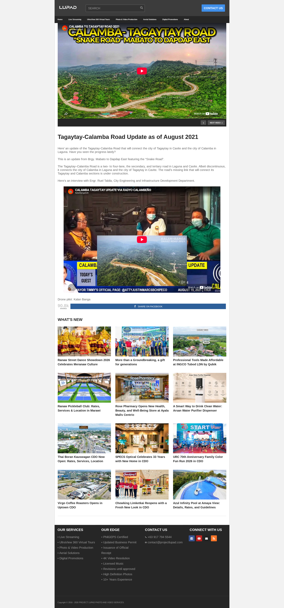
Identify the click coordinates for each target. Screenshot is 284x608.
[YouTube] (199, 538)
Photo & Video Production (126, 19)
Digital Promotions (170, 19)
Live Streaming (74, 19)
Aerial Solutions (149, 19)
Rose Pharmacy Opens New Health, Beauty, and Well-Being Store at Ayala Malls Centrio (142, 410)
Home (60, 19)
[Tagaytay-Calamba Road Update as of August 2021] (84, 341)
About (186, 19)
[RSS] (214, 538)
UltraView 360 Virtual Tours (98, 19)
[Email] (206, 538)
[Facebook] (192, 538)
